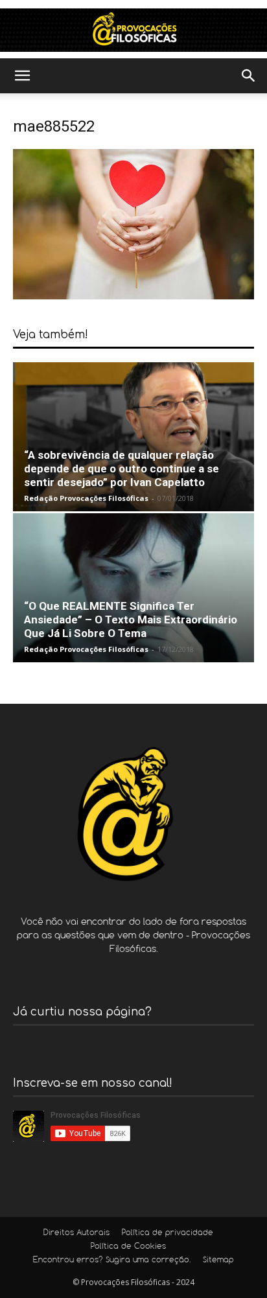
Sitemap (218, 1260)
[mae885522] (133, 295)
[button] (22, 75)
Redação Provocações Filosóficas (86, 498)
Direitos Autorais (76, 1233)
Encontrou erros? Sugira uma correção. (112, 1260)
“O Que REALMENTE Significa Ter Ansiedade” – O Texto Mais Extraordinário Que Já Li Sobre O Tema (130, 619)
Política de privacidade (167, 1233)
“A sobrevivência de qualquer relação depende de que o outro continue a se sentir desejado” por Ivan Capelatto (121, 468)
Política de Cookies (128, 1247)
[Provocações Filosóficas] (133, 30)
